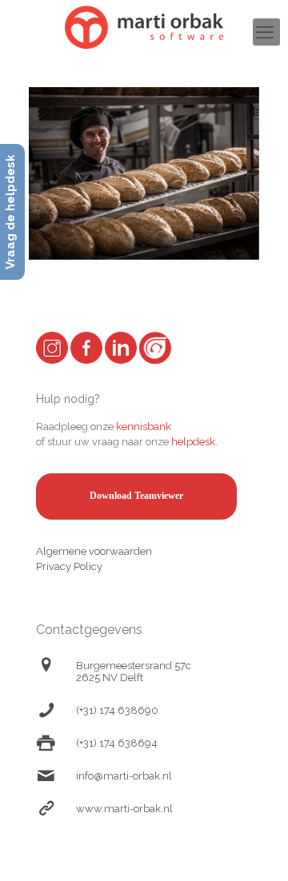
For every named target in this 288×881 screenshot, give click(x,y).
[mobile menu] (266, 32)
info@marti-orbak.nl (124, 776)
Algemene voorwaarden (94, 551)
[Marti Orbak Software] (144, 27)
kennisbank (143, 427)
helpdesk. (194, 442)
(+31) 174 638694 (117, 743)
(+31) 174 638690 (117, 710)
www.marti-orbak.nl (124, 809)
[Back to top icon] (255, 848)
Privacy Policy (69, 566)
